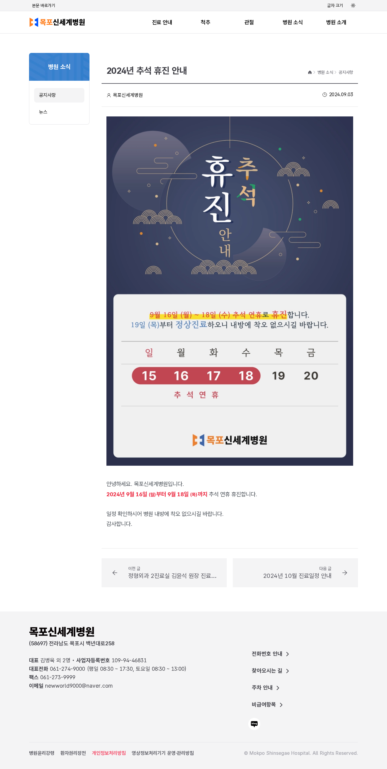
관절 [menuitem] (249, 22)
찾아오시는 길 (267, 670)
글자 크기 (335, 5)
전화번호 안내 (267, 653)
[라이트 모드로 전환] (353, 5)
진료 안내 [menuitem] (162, 22)
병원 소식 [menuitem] (293, 22)
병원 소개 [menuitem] (336, 22)
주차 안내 (262, 687)
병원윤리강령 (41, 753)
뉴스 (43, 112)
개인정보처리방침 (109, 753)
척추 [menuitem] (205, 22)
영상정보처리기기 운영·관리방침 (163, 753)
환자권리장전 (73, 753)
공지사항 (47, 95)
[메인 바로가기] (58, 22)
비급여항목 (264, 704)
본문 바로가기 (43, 5)
